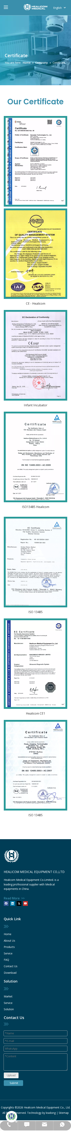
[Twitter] (19, 903)
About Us (9, 940)
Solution (9, 1009)
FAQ (6, 959)
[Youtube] (25, 903)
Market (8, 996)
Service (8, 953)
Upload (11, 1075)
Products (9, 947)
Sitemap (64, 1113)
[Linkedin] (12, 903)
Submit (14, 1083)
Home (7, 934)
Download (10, 972)
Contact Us (10, 966)
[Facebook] (6, 903)
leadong (51, 1113)
